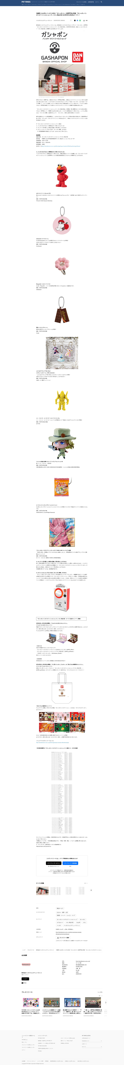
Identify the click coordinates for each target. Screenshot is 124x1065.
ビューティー (51, 4)
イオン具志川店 (69, 922)
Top (22, 4)
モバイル (34, 4)
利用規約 (47, 1061)
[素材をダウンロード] (84, 20)
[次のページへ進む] (91, 890)
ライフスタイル (66, 4)
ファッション (58, 4)
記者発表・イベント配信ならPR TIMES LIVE (46, 1043)
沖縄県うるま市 (59, 929)
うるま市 (78, 922)
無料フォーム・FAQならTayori (67, 1040)
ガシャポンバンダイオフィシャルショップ (67, 919)
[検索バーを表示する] (101, 2)
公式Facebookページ (86, 1038)
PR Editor (40, 1051)
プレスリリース (30, 950)
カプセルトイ (60, 922)
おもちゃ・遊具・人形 (62, 912)
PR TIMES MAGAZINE (42, 1045)
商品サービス (60, 908)
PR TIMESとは (24, 1039)
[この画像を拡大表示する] (42, 891)
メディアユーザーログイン (53, 863)
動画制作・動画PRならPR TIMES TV (45, 1040)
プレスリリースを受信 (81, 2)
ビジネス (73, 4)
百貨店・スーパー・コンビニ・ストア (66, 915)
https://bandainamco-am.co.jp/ (83, 961)
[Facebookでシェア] (77, 20)
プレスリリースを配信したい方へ (28, 1047)
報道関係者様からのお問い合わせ (56, 1061)
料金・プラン (24, 1042)
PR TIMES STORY (41, 1038)
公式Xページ (84, 1044)
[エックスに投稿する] (75, 20)
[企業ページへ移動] (26, 965)
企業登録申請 (91, 2)
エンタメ (44, 4)
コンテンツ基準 (40, 1061)
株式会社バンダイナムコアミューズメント (45, 950)
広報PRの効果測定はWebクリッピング (45, 1048)
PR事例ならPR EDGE (65, 1043)
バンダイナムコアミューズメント (72, 925)
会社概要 (23, 1061)
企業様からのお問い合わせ (70, 1061)
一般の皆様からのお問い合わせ (83, 1061)
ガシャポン (82, 919)
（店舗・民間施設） (69, 929)
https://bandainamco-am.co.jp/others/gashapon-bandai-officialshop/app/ (52, 742)
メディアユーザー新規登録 (70, 863)
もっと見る (100, 992)
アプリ (39, 4)
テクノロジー (28, 4)
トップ (23, 950)
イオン (84, 922)
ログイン (97, 2)
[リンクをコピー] (86, 20)
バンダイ (59, 925)
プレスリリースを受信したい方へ (28, 1044)
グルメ (78, 4)
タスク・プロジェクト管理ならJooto (68, 1038)
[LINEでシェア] (80, 20)
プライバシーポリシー (31, 1061)
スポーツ (83, 4)
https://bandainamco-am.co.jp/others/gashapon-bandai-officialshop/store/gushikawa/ (61, 146)
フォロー (25, 978)
